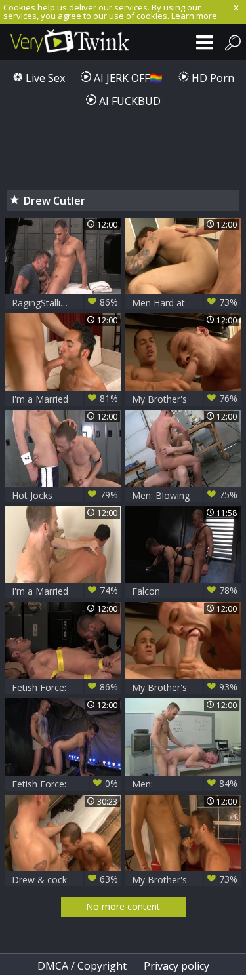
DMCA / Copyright (82, 966)
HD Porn (211, 78)
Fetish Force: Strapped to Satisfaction (65, 687)
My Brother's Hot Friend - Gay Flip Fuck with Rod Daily (185, 687)
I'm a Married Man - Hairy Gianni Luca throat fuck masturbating (65, 399)
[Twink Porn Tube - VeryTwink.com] (65, 42)
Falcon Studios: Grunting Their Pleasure (185, 591)
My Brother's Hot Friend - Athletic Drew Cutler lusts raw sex (185, 399)
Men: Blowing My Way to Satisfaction (185, 495)
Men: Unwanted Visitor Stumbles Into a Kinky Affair (185, 784)
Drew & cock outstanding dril (65, 879)
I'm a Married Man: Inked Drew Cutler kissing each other (65, 591)
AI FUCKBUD (128, 101)
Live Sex (44, 78)
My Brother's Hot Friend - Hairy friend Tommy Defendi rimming (185, 879)
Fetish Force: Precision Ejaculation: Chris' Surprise (65, 784)
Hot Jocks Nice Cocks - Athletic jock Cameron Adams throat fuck (65, 495)
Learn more (194, 16)
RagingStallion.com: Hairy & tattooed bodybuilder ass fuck (65, 302)
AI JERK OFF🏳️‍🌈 (127, 78)
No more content (123, 906)
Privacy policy (176, 966)
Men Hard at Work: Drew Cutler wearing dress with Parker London (185, 302)
